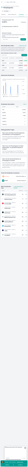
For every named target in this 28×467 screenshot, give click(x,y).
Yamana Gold (7, 208)
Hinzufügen (6, 11)
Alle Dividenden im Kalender (18, 187)
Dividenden (21, 14)
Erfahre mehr (20, 462)
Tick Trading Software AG (10, 194)
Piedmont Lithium (8, 199)
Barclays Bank (7, 226)
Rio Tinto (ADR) (7, 203)
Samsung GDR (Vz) (8, 221)
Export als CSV (23, 45)
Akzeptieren (20, 464)
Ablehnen (7, 464)
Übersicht (3, 14)
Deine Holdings (12, 14)
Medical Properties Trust (9, 217)
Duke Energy (7, 212)
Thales (5, 230)
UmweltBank (7, 235)
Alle (24, 104)
